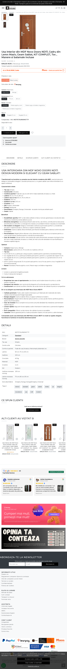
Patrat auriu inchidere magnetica (11, 109)
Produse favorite (6, 629)
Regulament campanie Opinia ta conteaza (15, 576)
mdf (31, 392)
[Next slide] (63, 440)
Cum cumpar (5, 595)
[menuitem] (4, 17)
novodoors (18, 392)
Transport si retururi (7, 597)
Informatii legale (6, 606)
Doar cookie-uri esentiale (33, 663)
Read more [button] (6, 493)
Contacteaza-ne (6, 615)
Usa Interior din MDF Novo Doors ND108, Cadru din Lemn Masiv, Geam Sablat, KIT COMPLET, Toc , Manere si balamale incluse (47, 446)
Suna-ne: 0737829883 (11, 140)
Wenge (14, 92)
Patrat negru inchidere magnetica (35, 105)
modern (38, 392)
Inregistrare (5, 622)
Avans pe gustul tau (55, 70)
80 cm (18, 99)
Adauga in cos (23, 133)
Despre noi (4, 574)
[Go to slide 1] (26, 48)
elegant (59, 386)
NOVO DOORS (20, 339)
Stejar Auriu (5, 92)
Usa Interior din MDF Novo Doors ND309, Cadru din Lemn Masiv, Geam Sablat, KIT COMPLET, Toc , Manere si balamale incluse (10, 446)
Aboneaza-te (50, 564)
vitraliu (47, 386)
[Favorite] (59, 8)
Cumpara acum (9, 133)
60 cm (4, 99)
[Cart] (64, 8)
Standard (11, 12)
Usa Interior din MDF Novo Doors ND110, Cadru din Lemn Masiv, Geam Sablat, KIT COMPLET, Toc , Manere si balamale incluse (29, 446)
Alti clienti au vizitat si (50, 158)
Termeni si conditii (7, 581)
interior (17, 386)
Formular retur (6, 599)
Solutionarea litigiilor (8, 613)
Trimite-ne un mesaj (10, 144)
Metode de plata (6, 592)
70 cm (11, 99)
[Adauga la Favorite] (33, 132)
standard (25, 386)
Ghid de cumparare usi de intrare (12, 579)
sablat (40, 386)
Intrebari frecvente (7, 608)
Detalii (20, 158)
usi (53, 386)
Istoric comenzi (6, 626)
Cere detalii (8, 142)
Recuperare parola (7, 624)
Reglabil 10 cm (11, 115)
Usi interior (4, 12)
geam (33, 386)
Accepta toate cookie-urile (33, 659)
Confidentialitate (6, 583)
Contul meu (5, 631)
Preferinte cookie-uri (33, 666)
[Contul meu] (62, 8)
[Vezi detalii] (4, 439)
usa (26, 392)
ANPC (3, 611)
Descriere (10, 158)
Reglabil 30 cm (23, 115)
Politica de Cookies (7, 585)
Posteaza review (33, 410)
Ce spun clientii (32, 158)
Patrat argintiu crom (16, 105)
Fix (3, 115)
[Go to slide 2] (28, 48)
